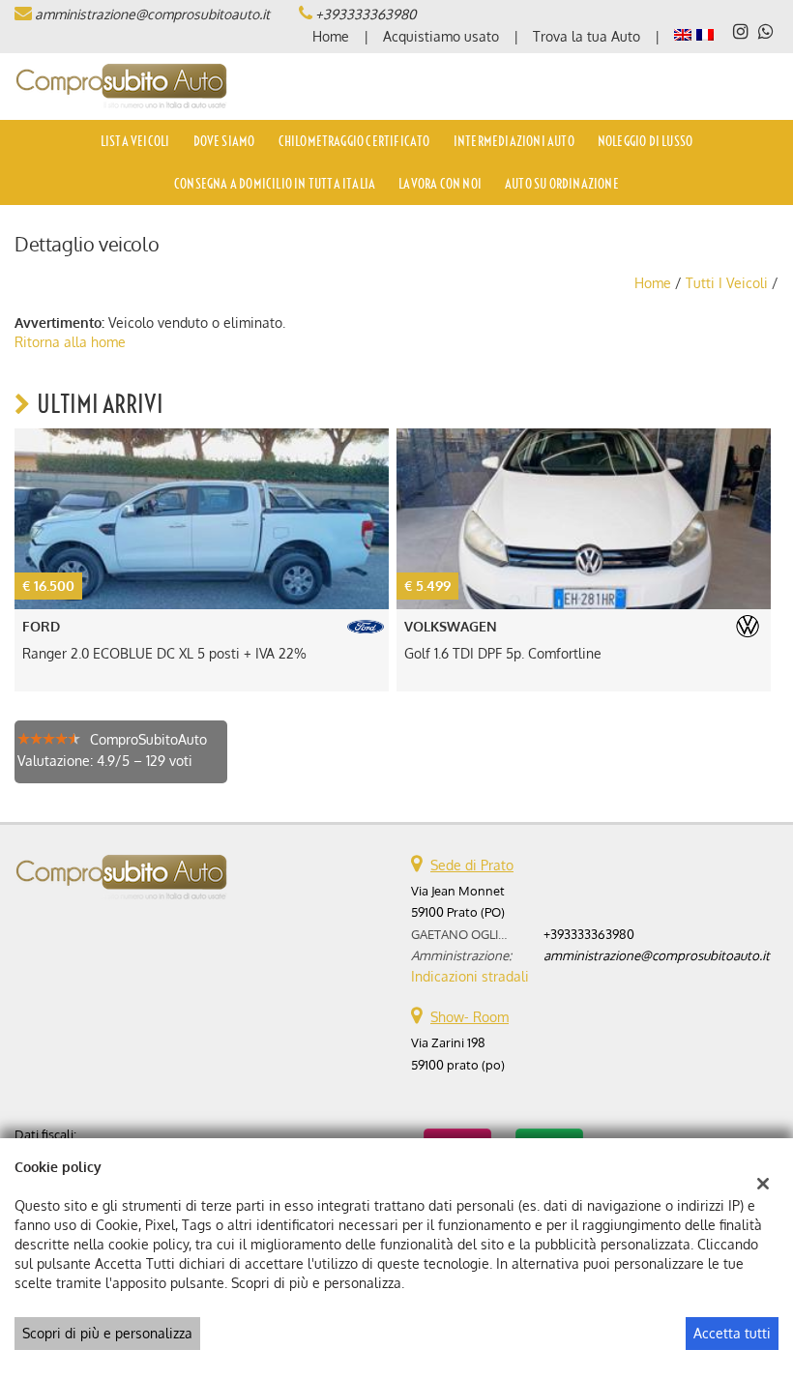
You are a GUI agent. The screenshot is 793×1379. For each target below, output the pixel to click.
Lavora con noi (440, 183)
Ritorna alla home (70, 342)
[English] (682, 33)
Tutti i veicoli (727, 283)
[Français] (705, 33)
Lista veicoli (135, 141)
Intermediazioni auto (514, 141)
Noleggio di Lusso (645, 141)
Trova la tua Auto (586, 36)
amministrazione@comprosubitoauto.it (152, 14)
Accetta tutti (732, 1333)
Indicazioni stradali (470, 976)
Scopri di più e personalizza (107, 1333)
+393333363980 (365, 14)
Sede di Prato (472, 865)
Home (330, 36)
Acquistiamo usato (441, 36)
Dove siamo (224, 141)
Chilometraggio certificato (354, 141)
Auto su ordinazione (562, 183)
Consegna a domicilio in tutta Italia (274, 183)
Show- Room (469, 1017)
